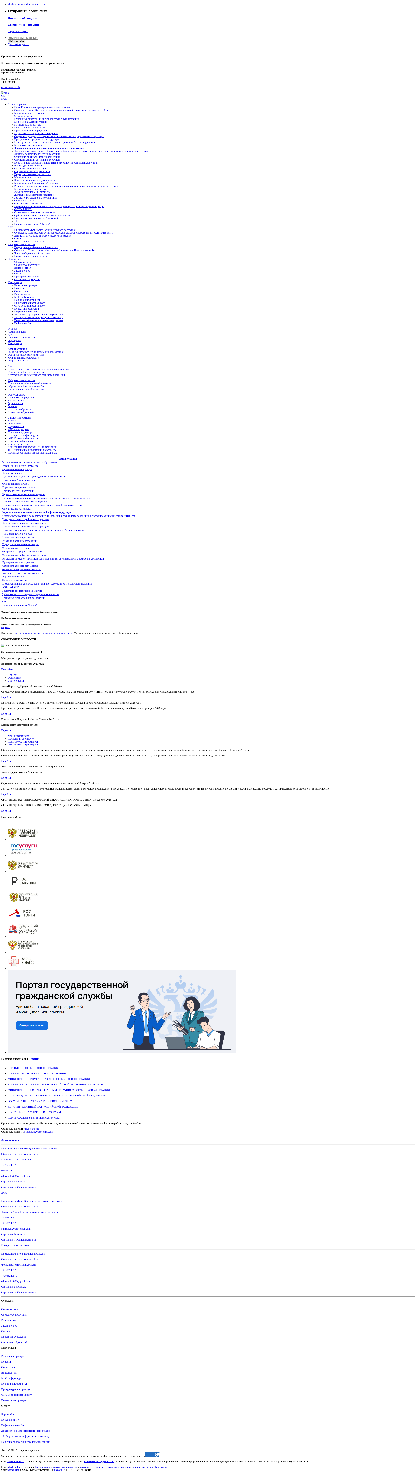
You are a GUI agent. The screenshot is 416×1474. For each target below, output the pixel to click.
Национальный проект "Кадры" (32, 224)
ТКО (17, 221)
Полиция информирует (27, 299)
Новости (19, 288)
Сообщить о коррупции (27, 264)
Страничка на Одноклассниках (18, 1187)
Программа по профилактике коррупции (24, 501)
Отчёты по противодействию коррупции (24, 523)
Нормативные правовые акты (30, 127)
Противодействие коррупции (30, 130)
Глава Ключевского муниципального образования (42, 107)
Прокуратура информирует (29, 302)
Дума (11, 226)
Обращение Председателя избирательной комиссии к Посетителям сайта (54, 250)
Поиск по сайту (10, 1419)
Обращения (14, 259)
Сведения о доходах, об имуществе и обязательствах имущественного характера (46, 498)
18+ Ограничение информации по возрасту (38, 317)
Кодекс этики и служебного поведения (23, 494)
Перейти (6, 697)
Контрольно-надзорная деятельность (34, 180)
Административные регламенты (32, 191)
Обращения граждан (25, 200)
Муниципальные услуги (27, 177)
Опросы (18, 273)
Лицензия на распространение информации (38, 314)
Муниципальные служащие (29, 113)
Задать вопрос (22, 270)
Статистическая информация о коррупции (25, 526)
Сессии (18, 238)
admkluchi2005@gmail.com (38, 1131)
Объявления (21, 291)
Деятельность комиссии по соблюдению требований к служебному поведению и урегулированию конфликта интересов (68, 515)
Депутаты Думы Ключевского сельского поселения (42, 235)
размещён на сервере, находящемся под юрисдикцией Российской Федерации (123, 1467)
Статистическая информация (30, 168)
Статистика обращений (27, 279)
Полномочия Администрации (30, 121)
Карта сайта (7, 1414)
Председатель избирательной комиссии (36, 247)
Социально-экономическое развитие (34, 212)
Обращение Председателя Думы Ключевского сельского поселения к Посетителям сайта (63, 232)
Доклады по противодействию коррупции (25, 519)
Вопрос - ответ (22, 267)
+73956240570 (9, 1165)
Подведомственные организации (32, 174)
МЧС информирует (25, 297)
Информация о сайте (25, 311)
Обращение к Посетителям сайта (26, 354)
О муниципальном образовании (32, 171)
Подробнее (7, 669)
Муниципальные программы (30, 189)
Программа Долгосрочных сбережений (36, 218)
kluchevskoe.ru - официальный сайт (27, 4)
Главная (12, 328)
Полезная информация (26, 308)
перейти (5, 627)
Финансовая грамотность (28, 203)
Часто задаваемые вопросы (17, 533)
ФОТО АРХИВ (23, 209)
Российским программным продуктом (56, 1467)
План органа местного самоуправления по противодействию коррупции (42, 505)
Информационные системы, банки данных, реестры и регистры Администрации (59, 206)
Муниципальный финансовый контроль (36, 183)
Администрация (17, 104)
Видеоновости (22, 294)
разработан (13, 1469)
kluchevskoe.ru (31, 1128)
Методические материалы (16, 508)
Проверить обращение (26, 276)
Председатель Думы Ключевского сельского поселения (44, 229)
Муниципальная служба (27, 124)
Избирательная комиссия (21, 244)
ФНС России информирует (29, 305)
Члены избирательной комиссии (32, 253)
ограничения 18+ (10, 87)
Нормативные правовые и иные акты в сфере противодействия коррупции (43, 530)
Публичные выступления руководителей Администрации (46, 118)
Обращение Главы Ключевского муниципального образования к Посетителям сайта (61, 110)
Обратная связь (22, 262)
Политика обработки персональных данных (38, 320)
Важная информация (25, 285)
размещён (59, 1469)
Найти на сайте (16, 41)
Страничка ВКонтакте (13, 1181)
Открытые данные (24, 116)
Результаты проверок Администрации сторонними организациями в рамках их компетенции (66, 186)
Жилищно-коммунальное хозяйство (34, 194)
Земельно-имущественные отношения (35, 197)
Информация (15, 282)
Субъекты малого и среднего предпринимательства (43, 215)
